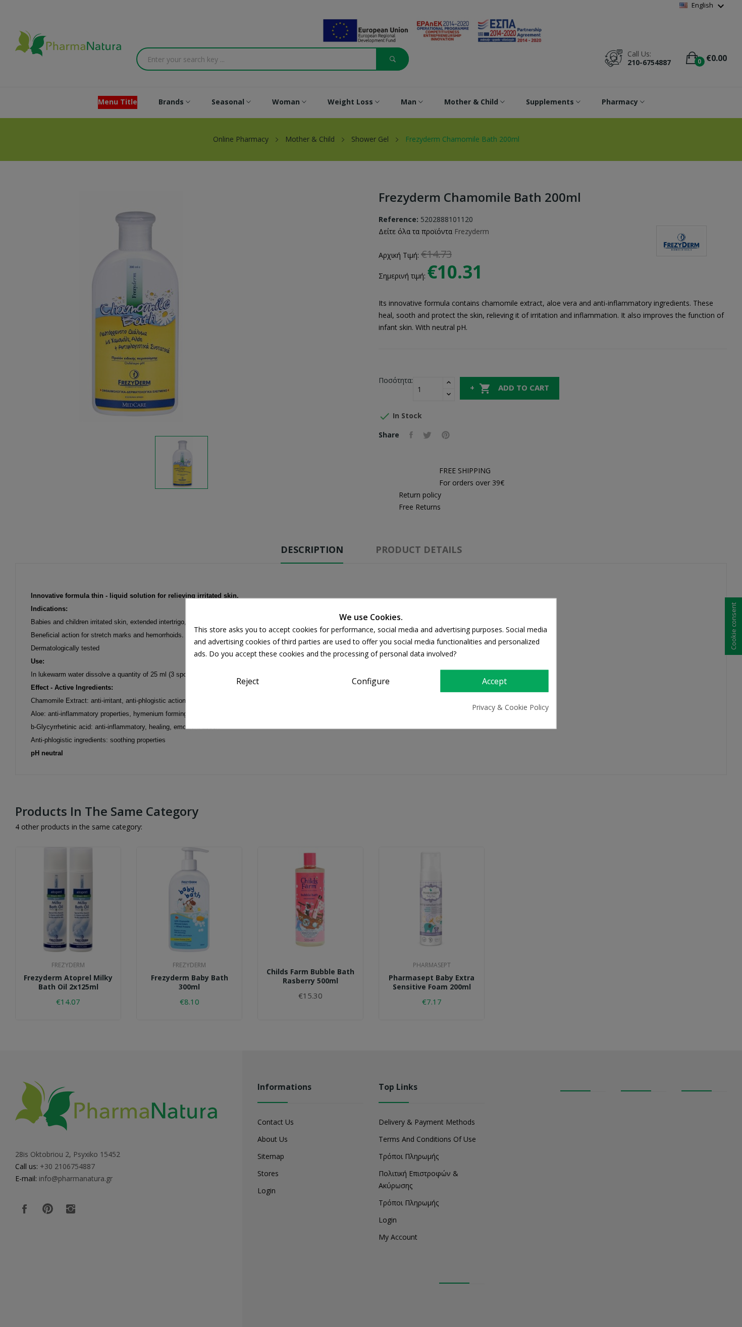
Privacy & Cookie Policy (510, 706)
